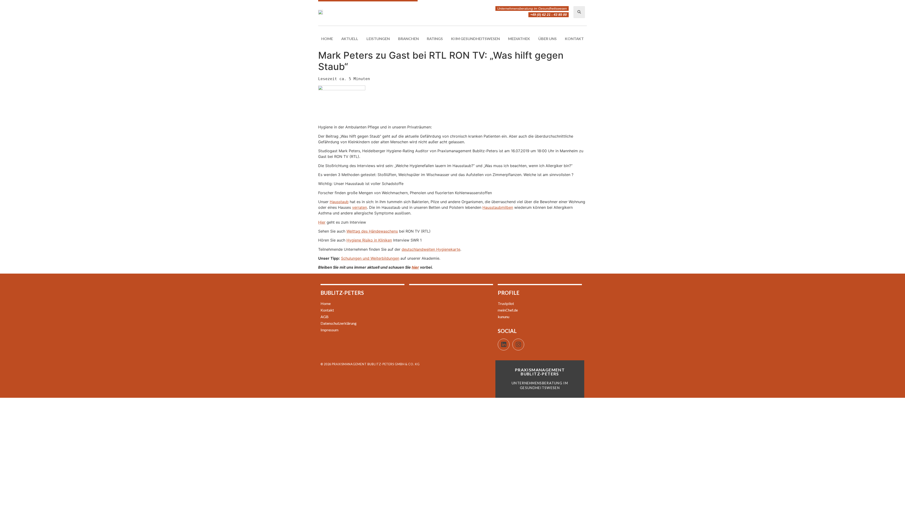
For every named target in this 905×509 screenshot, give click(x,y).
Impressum (329, 330)
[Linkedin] (504, 344)
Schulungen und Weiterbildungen (370, 258)
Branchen (408, 38)
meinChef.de (508, 310)
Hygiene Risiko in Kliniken (369, 240)
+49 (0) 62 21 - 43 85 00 (548, 14)
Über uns (547, 38)
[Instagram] (518, 344)
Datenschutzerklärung (339, 323)
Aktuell (349, 38)
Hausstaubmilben (497, 207)
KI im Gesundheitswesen (475, 38)
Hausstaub (339, 201)
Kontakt (574, 38)
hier (415, 267)
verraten (359, 207)
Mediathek (519, 38)
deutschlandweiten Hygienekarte (431, 249)
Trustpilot (506, 303)
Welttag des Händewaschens (372, 231)
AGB (325, 316)
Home (327, 38)
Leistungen (378, 38)
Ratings (435, 38)
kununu (503, 316)
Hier (321, 222)
